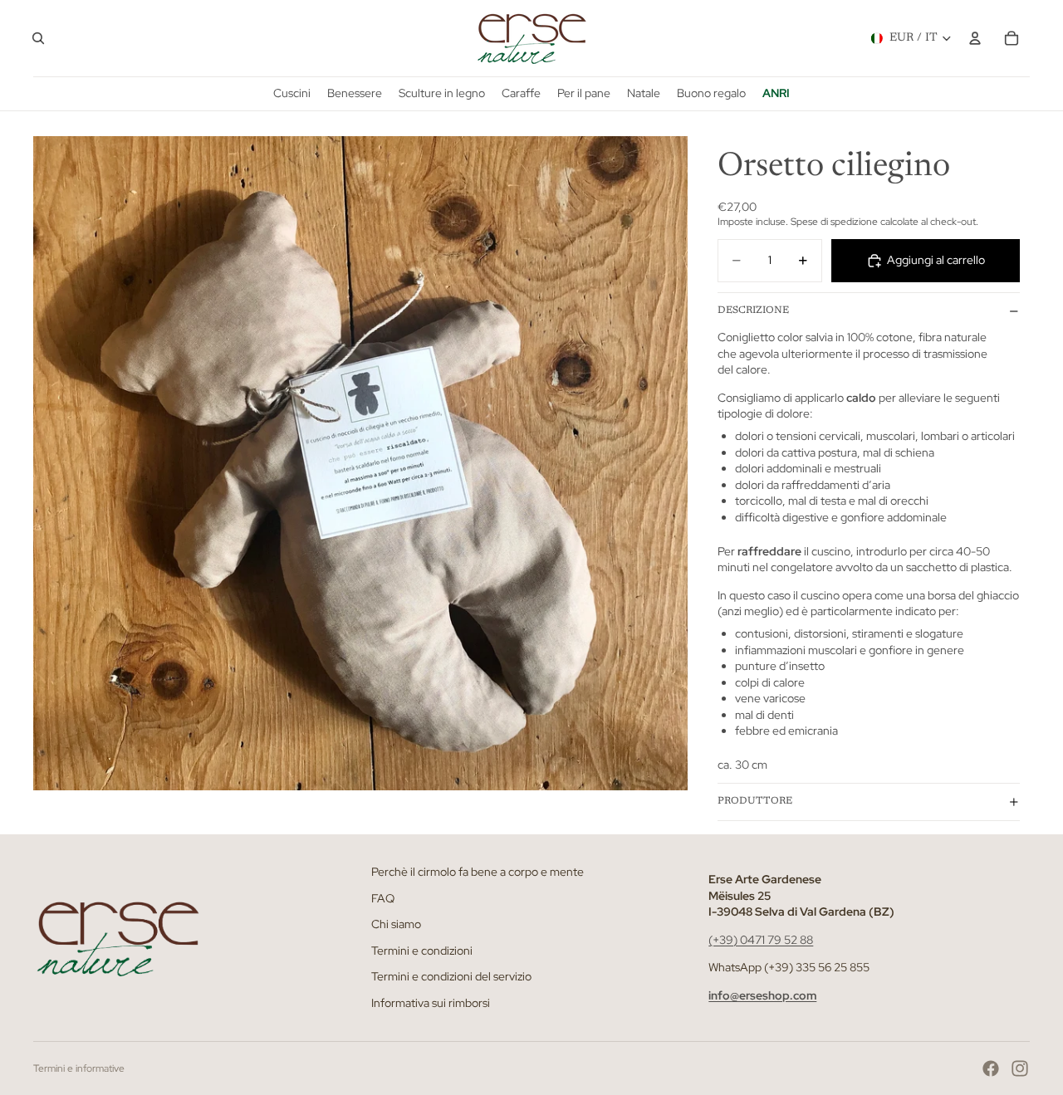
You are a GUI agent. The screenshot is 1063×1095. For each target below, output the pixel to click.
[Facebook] (991, 1068)
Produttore (755, 801)
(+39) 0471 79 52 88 (760, 939)
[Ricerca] (38, 38)
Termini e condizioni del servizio (451, 976)
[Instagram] (1020, 1068)
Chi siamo (396, 924)
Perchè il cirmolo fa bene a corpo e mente (477, 871)
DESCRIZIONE (753, 310)
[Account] (975, 38)
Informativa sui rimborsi (430, 1002)
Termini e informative (79, 1068)
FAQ (382, 897)
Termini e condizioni (422, 950)
